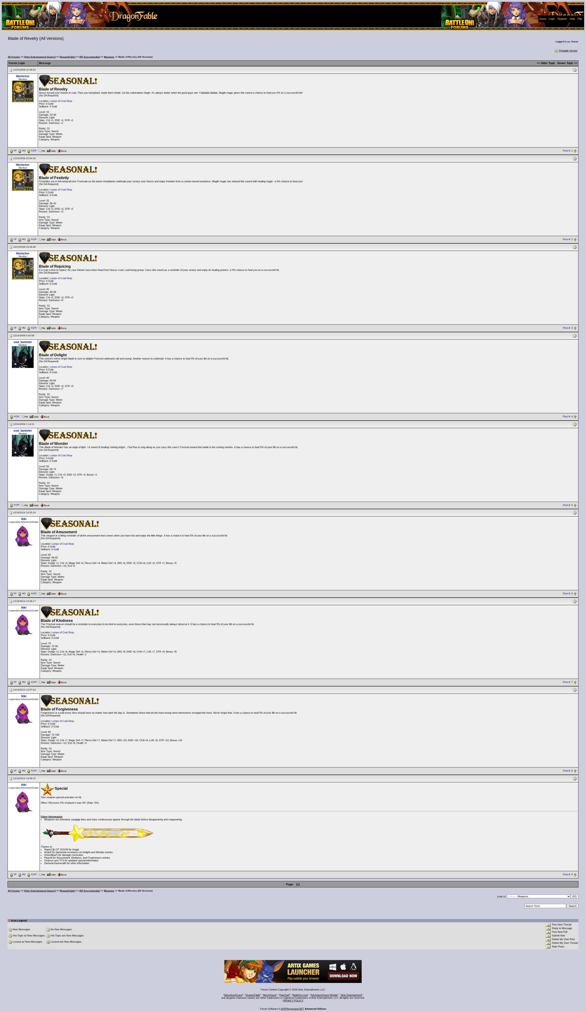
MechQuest (269, 995)
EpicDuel (284, 995)
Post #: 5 (568, 505)
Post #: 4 (568, 416)
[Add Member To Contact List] (51, 150)
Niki (23, 519)
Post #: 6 (568, 593)
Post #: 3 (568, 327)
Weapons (109, 57)
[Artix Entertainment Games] (40, 57)
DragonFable (253, 995)
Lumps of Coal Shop (61, 101)
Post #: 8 (568, 771)
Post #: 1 (568, 150)
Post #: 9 (568, 874)
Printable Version (568, 50)
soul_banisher (23, 342)
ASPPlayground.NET (292, 1008)
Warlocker (23, 76)
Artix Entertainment (351, 995)
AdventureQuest (233, 995)
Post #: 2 (568, 239)
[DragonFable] (67, 57)
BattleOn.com (300, 995)
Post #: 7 (568, 682)
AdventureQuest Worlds (324, 995)
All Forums (14, 57)
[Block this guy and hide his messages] (62, 150)
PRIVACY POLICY (293, 1000)
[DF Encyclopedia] (89, 57)
